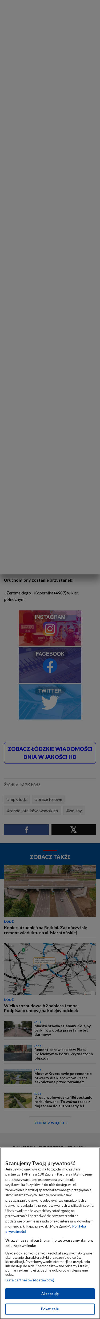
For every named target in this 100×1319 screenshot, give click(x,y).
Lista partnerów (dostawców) (29, 1280)
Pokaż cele (50, 1309)
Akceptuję (50, 1294)
